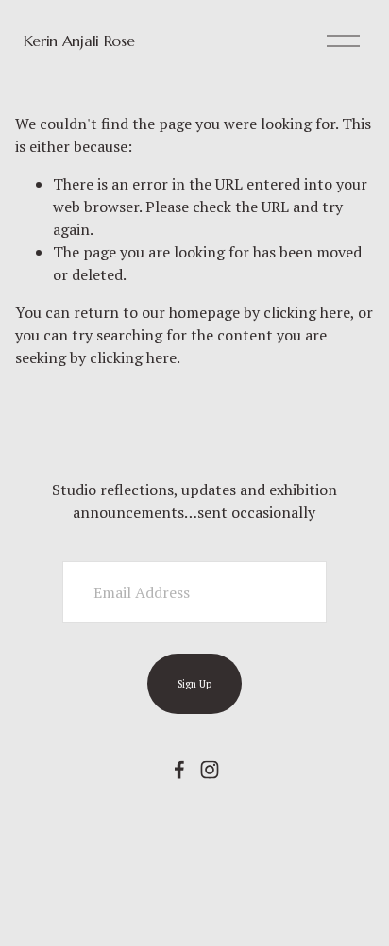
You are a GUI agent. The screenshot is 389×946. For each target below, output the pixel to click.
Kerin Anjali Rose (79, 40)
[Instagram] (209, 769)
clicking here (306, 312)
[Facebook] (179, 769)
